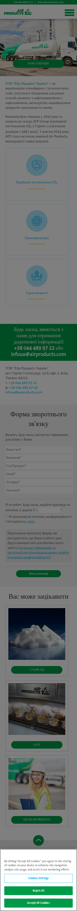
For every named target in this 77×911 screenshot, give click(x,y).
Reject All (38, 891)
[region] (38, 880)
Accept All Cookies (38, 903)
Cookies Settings (38, 878)
